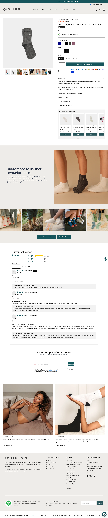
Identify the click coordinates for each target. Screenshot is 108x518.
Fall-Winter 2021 (73, 19)
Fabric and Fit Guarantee (73, 464)
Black (66, 43)
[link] (65, 119)
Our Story (69, 460)
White (63, 43)
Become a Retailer (71, 479)
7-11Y (72, 51)
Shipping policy (87, 515)
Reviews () (16, 267)
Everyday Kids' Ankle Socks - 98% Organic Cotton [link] (78, 126)
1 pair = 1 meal (70, 469)
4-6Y (66, 51)
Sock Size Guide (91, 471)
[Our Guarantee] (80, 409)
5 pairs (75, 58)
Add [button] (65, 134)
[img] (21, 271)
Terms (56, 370)
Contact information (98, 515)
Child (49, 10)
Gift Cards (48, 464)
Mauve (73, 43)
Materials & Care (63, 97)
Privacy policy (66, 515)
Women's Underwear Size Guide (93, 463)
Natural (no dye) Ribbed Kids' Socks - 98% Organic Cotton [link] (91, 126)
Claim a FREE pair (71, 466)
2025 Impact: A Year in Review (74, 462)
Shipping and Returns (51, 462)
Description (61, 78)
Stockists (69, 486)
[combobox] (36, 364)
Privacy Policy (51, 370)
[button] (62, 22)
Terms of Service (50, 469)
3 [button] (53, 341)
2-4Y (60, 51)
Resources (65, 10)
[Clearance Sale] (28, 409)
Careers (68, 488)
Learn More (59, 445)
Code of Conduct (71, 471)
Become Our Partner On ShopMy (72, 476)
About (57, 10)
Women (35, 10)
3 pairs (68, 58)
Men (43, 10)
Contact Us (49, 460)
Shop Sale (7, 445)
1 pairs (61, 58)
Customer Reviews (71, 481)
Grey (70, 43)
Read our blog (70, 484)
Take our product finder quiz (94, 473)
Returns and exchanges (65, 105)
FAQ (88, 460)
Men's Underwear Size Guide (94, 466)
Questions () (26, 267)
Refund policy (57, 515)
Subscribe (71, 364)
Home (59, 19)
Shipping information (64, 101)
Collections (65, 19)
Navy (59, 43)
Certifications (70, 473)
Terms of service (77, 515)
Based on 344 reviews (18, 257)
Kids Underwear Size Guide (94, 468)
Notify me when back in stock (85, 64)
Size (59, 47)
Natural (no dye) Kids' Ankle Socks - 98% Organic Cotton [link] (65, 126)
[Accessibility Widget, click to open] (105, 259)
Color (62, 40)
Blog (73, 10)
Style (59, 55)
